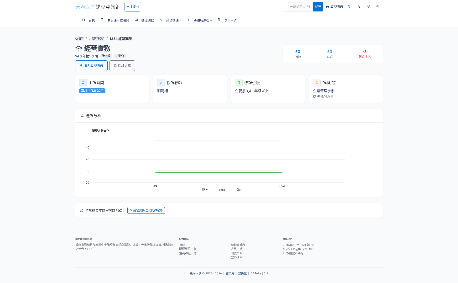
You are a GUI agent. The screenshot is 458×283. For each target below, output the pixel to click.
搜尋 (318, 6)
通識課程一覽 (187, 253)
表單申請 (236, 249)
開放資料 (236, 253)
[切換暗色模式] (378, 6)
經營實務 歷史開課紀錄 (148, 210)
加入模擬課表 (93, 66)
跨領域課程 (238, 245)
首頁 (81, 38)
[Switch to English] (359, 6)
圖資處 (230, 273)
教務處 (242, 273)
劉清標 (162, 91)
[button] (170, 20)
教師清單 (236, 257)
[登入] (349, 6)
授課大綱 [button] (124, 66)
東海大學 (195, 273)
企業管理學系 (96, 38)
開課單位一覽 (187, 249)
